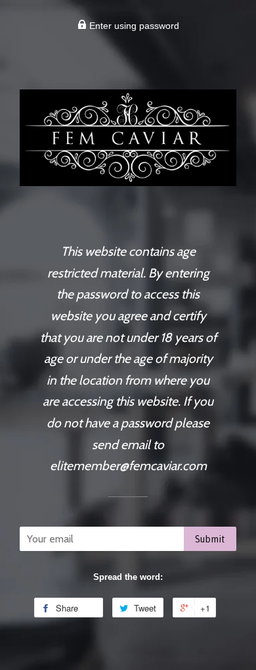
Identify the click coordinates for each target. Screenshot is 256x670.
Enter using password (133, 25)
